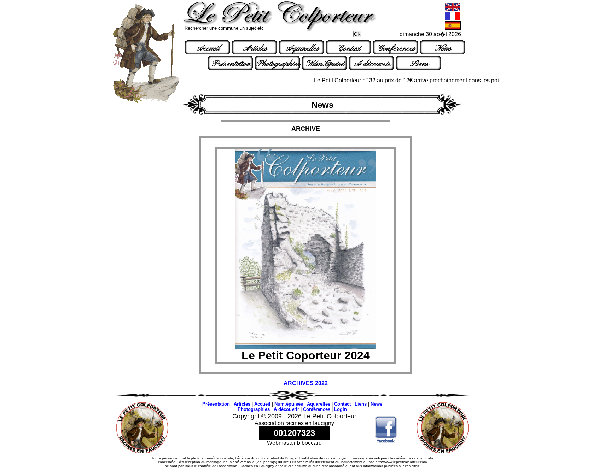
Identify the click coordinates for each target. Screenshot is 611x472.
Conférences (396, 48)
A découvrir (372, 64)
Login (340, 409)
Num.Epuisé (325, 64)
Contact (349, 48)
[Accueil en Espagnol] (452, 28)
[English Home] (452, 10)
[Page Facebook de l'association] (386, 441)
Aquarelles (302, 48)
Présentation (231, 64)
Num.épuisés (288, 404)
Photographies (278, 64)
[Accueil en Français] (452, 19)
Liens (419, 64)
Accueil (208, 48)
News (443, 48)
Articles (255, 48)
